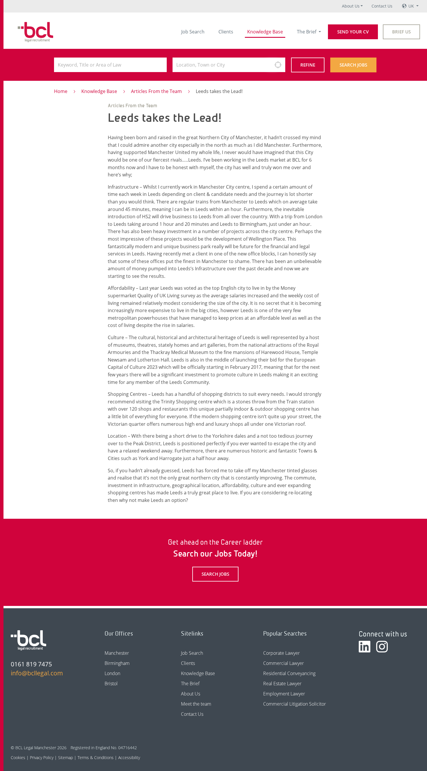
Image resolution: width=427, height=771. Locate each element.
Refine (307, 65)
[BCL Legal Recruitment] (28, 640)
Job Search (192, 31)
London (112, 673)
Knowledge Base (265, 31)
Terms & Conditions (96, 757)
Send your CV (353, 32)
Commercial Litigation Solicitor (294, 704)
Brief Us (401, 32)
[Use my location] (277, 64)
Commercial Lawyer (283, 663)
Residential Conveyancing (289, 673)
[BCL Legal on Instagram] (382, 646)
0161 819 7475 (31, 664)
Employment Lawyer (284, 693)
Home (60, 91)
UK (411, 6)
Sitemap (65, 757)
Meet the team (196, 704)
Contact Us (382, 6)
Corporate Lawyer (281, 653)
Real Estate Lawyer (282, 683)
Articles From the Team (156, 91)
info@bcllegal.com (37, 673)
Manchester (117, 653)
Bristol (111, 683)
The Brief (307, 31)
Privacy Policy (41, 757)
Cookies (18, 757)
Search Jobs (353, 65)
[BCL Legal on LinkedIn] (364, 646)
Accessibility (129, 757)
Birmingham (117, 663)
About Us (351, 6)
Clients (225, 31)
